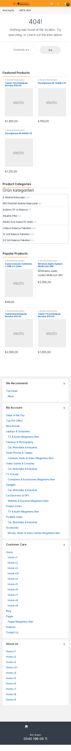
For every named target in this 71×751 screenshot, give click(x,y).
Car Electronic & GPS (17, 495)
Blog (8, 610)
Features (11, 627)
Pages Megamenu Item (20, 621)
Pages (9, 616)
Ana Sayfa (8, 10)
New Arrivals (13, 426)
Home (9, 552)
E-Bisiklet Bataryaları (14, 80)
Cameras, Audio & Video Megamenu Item (30, 458)
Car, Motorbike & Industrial (22, 447)
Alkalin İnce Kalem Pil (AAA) (18, 221)
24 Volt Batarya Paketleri (16, 240)
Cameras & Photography (19, 442)
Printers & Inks (14, 506)
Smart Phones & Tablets (19, 452)
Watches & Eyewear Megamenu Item (28, 500)
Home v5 (13, 584)
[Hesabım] (59, 3)
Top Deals (12, 390)
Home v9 (13, 605)
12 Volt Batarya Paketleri (16, 234)
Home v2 (13, 562)
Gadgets (11, 484)
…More (10, 396)
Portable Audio (14, 516)
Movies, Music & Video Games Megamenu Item (34, 532)
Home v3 (13, 568)
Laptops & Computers (18, 431)
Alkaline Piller (10, 215)
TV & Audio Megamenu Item (23, 436)
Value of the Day (15, 415)
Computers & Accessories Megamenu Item (31, 479)
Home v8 (13, 600)
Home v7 (13, 594)
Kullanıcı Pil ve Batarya (15, 209)
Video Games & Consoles (20, 463)
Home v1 (12, 557)
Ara (50, 50)
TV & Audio (12, 474)
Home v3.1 (13, 573)
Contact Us (12, 632)
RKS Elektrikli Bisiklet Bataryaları (20, 203)
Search (52, 3)
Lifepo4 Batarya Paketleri (17, 228)
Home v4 (13, 578)
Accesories (12, 527)
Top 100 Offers (14, 420)
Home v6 (13, 589)
